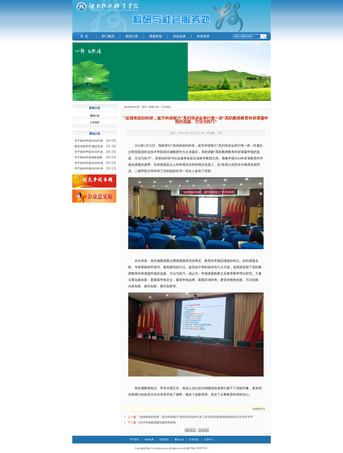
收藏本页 (258, 409)
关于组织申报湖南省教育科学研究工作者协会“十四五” (107, 157)
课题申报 (155, 36)
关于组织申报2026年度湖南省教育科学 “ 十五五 (103, 140)
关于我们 (134, 439)
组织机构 (149, 439)
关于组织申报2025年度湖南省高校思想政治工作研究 (106, 151)
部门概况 (108, 36)
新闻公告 (131, 36)
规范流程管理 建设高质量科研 (92, 146)
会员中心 (209, 439)
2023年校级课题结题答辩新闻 (157, 422)
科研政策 (203, 36)
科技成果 (179, 36)
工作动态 (94, 122)
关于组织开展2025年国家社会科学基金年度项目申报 (106, 163)
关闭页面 (203, 430)
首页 (144, 107)
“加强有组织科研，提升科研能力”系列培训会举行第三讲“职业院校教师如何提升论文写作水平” (196, 416)
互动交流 (194, 439)
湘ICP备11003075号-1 (197, 448)
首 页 (84, 36)
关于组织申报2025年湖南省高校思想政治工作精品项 (106, 168)
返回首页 (190, 430)
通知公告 (94, 115)
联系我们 (164, 439)
